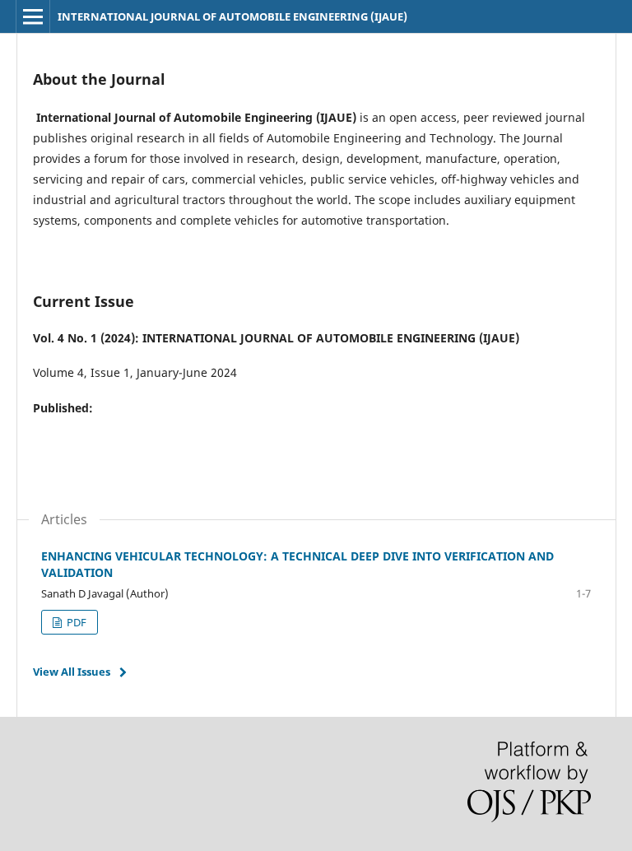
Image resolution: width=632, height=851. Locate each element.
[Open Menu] (32, 16)
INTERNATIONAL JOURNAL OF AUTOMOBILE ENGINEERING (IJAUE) (232, 16)
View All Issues (71, 671)
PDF (75, 622)
